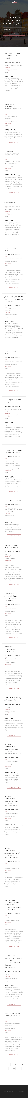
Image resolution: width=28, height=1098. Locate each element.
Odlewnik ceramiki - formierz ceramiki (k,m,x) (13, 56)
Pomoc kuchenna (11, 202)
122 (14, 1068)
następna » (19, 1068)
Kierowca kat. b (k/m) (13, 501)
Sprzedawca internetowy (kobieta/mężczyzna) (13, 106)
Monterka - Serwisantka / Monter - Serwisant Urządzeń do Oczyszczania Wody (13, 749)
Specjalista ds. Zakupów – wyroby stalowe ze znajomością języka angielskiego (13, 904)
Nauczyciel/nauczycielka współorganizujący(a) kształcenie (15, 299)
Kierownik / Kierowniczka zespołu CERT (10, 649)
